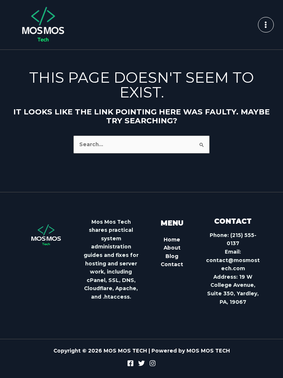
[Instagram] (152, 363)
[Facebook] (130, 363)
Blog (171, 256)
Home (172, 240)
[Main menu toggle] (266, 25)
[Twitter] (141, 363)
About (172, 248)
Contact (172, 264)
